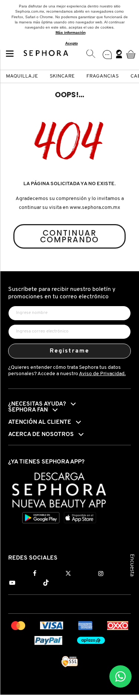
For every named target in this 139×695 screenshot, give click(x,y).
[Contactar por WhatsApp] (120, 676)
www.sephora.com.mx (95, 207)
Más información (71, 32)
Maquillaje (22, 76)
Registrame (69, 351)
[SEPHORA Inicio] (46, 54)
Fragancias (102, 76)
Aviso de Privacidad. (102, 374)
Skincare (62, 76)
